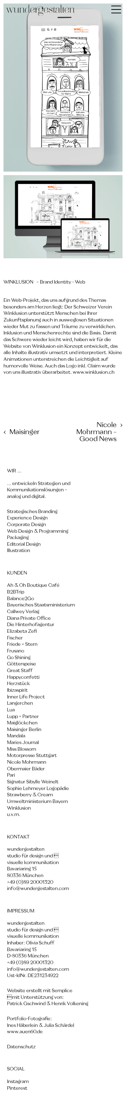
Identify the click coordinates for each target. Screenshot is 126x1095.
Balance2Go (20, 598)
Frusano (15, 651)
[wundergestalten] (41, 10)
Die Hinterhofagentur (30, 624)
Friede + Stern (22, 644)
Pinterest (17, 1088)
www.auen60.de (25, 1031)
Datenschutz (21, 1046)
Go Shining (18, 657)
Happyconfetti (23, 677)
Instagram (18, 1081)
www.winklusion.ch (93, 372)
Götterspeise (21, 664)
